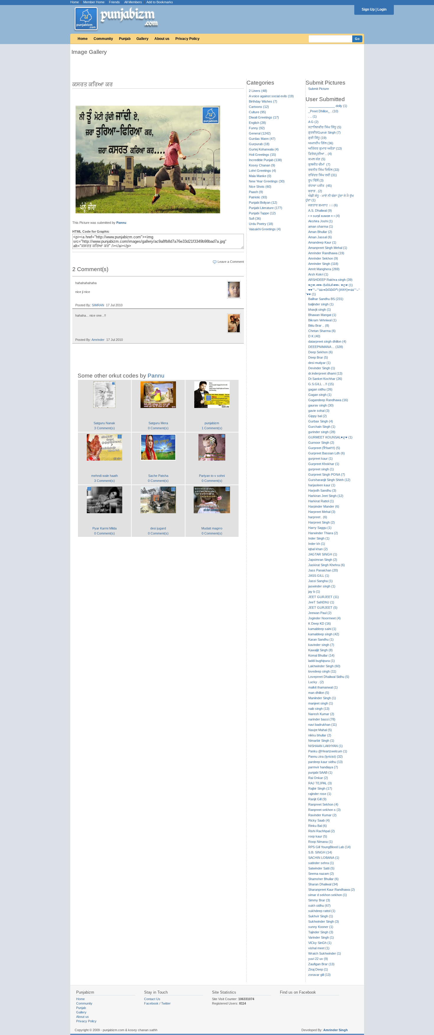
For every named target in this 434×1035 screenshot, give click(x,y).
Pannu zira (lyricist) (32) (325, 756)
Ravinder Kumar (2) (322, 815)
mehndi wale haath (104, 475)
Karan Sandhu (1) (321, 639)
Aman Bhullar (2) (320, 232)
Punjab (124, 39)
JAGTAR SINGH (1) (322, 554)
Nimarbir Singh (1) (321, 740)
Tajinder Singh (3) (320, 932)
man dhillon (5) (318, 692)
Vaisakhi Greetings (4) (265, 229)
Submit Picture (318, 88)
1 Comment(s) (212, 428)
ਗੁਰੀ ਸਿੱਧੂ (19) (317, 138)
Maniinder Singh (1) (322, 698)
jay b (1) (314, 591)
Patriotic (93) (258, 197)
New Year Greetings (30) (267, 181)
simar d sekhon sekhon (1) (327, 895)
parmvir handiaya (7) (323, 767)
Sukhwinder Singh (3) (323, 921)
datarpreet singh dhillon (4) (327, 341)
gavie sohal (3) (318, 410)
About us (161, 39)
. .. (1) (312, 116)
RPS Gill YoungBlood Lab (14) (329, 847)
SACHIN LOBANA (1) (323, 857)
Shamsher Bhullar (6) (323, 879)
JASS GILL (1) (318, 575)
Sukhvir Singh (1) (320, 916)
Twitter (166, 1003)
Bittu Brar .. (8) (318, 325)
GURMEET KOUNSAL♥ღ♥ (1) (330, 437)
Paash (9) (256, 192)
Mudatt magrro (211, 528)
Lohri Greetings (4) (262, 170)
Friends (114, 2)
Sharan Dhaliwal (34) (323, 884)
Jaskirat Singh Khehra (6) (326, 565)
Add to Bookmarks (159, 2)
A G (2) (313, 122)
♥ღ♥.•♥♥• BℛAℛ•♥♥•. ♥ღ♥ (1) (330, 285)
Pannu (121, 222)
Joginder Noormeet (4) (324, 618)
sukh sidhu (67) (319, 905)
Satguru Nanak (104, 423)
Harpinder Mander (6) (323, 506)
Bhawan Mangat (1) (322, 315)
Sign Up (368, 9)
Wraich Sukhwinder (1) (324, 953)
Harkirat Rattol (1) (321, 501)
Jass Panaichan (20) (323, 570)
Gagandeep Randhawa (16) (328, 400)
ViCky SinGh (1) (320, 943)
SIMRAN (98, 305)
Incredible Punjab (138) (265, 160)
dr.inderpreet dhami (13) (325, 373)
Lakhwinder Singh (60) (324, 666)
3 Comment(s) (104, 428)
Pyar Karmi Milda (104, 528)
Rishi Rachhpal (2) (321, 831)
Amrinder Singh (335, 1030)
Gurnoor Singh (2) (321, 442)
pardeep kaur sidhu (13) (325, 762)
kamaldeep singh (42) (323, 634)
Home (74, 2)
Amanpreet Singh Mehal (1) (327, 248)
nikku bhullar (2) (319, 735)
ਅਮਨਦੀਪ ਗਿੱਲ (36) (320, 143)
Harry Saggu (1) (320, 527)
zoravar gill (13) (319, 974)
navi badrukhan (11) (322, 724)
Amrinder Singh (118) (323, 263)
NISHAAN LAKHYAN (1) (325, 746)
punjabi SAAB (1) (320, 772)
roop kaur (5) (317, 836)
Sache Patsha (158, 475)
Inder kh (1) (316, 543)
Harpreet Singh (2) (321, 522)
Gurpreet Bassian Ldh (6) (326, 453)
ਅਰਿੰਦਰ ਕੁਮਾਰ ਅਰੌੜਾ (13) (325, 148)
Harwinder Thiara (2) (323, 533)
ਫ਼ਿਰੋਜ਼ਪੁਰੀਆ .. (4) (320, 154)
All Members (133, 2)
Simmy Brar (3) (319, 900)
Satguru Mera (158, 423)
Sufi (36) (255, 218)
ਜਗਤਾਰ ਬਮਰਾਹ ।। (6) (323, 205)
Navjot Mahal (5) (320, 730)
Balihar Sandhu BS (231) (325, 299)
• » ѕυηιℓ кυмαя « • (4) (324, 216)
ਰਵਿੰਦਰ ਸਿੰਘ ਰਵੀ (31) (322, 175)
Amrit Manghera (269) (324, 269)
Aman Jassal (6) (320, 237)
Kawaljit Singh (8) (320, 650)
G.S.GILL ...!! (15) (321, 384)
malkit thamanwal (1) (323, 687)
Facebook (151, 1003)
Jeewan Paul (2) (320, 613)
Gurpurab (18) (259, 144)
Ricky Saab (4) (319, 820)
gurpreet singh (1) (321, 469)
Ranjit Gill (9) (317, 799)
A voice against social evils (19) (271, 96)
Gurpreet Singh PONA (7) (326, 474)
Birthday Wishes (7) (263, 101)
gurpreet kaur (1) (320, 458)
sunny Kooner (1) (320, 927)
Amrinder (98, 339)
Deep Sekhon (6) (320, 352)
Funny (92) (257, 128)
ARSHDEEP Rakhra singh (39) (330, 279)
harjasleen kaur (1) (321, 485)
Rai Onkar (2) (318, 778)
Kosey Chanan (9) (262, 165)
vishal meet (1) (318, 948)
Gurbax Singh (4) (320, 421)
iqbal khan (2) (318, 549)
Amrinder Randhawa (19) (326, 253)
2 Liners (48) (258, 91)
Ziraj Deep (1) (318, 969)
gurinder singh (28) (321, 432)
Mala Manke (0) (260, 176)
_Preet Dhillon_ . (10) (323, 111)
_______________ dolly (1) (327, 106)
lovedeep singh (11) (322, 671)
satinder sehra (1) (321, 863)
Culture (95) (257, 112)
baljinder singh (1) (321, 304)
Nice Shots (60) (260, 186)
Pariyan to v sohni (212, 475)
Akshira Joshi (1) (320, 221)
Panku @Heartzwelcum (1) (327, 751)
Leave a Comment (231, 261)
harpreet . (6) (317, 517)
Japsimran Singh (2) (322, 559)
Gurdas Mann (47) (262, 138)
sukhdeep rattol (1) (321, 911)
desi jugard (158, 528)
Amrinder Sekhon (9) (323, 258)
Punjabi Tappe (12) (262, 213)
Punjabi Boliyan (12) (263, 202)
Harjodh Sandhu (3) (322, 490)
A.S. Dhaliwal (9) (320, 210)
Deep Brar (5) (318, 357)
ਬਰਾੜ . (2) (315, 191)
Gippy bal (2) (317, 416)
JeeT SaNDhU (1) (321, 602)
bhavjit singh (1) (319, 309)
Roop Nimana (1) (320, 841)
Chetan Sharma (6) (322, 331)
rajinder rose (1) (319, 794)
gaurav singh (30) (321, 405)
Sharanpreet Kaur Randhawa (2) (331, 889)
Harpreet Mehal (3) (321, 512)
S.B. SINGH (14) (320, 852)
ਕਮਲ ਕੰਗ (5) (316, 159)
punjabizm (212, 423)
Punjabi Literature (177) (265, 208)
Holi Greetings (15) (262, 154)
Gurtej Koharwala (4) (264, 149)
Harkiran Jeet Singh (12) (325, 496)
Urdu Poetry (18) (261, 224)
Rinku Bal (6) (317, 825)
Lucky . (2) (316, 682)
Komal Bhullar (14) (321, 655)
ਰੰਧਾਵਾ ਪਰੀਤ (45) (320, 185)
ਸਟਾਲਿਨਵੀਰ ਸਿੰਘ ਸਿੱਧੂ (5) (324, 127)
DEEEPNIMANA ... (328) (325, 347)
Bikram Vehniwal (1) (322, 320)
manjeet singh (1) (320, 703)
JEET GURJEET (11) (323, 597)
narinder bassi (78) (321, 719)
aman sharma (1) (320, 226)
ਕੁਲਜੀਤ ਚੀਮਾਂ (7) (319, 164)
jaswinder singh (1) (321, 586)
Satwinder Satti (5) (321, 868)
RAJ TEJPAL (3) (320, 783)
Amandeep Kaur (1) (322, 242)
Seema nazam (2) (321, 873)
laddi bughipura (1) (321, 661)
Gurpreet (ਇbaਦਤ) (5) (324, 448)
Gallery (142, 39)
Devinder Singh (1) (321, 368)
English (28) (257, 122)
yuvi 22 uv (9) (318, 959)
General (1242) (260, 133)
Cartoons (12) (259, 106)
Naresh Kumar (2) (321, 714)
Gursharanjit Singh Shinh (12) (329, 480)
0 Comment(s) (158, 428)
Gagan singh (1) (320, 394)
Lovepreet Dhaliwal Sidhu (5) (328, 676)
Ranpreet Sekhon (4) (323, 804)
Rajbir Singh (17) (320, 788)
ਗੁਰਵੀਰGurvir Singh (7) (324, 132)
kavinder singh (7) (321, 645)
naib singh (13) (318, 708)
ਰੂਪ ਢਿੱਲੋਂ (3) (316, 180)
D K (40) (314, 336)
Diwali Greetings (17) (264, 117)
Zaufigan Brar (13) (321, 964)
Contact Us (152, 999)
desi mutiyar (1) (319, 363)
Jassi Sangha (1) (320, 581)
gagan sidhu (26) (320, 389)
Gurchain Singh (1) (321, 426)
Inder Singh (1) (318, 538)
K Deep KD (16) (319, 623)
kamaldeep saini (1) (322, 629)
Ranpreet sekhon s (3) (324, 810)
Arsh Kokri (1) (318, 274)
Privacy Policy (187, 39)
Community (103, 39)
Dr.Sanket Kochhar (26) (325, 378)
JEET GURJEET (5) (322, 607)
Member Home (94, 2)
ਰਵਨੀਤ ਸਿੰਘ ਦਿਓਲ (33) (323, 169)
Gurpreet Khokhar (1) (323, 464)
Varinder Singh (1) (321, 937)
